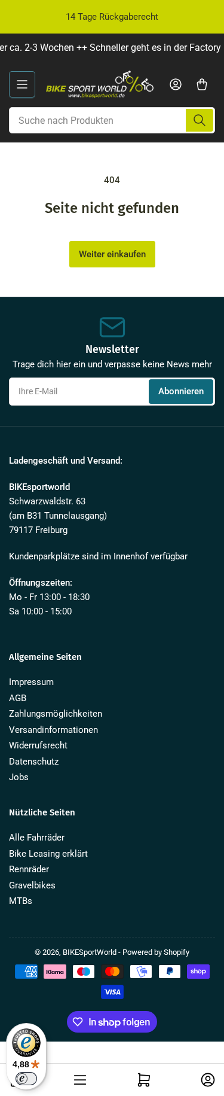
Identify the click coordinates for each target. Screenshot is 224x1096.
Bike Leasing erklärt (48, 853)
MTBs (20, 901)
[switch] (26, 1078)
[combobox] (112, 120)
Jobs (19, 777)
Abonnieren (181, 391)
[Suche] (199, 120)
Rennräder (29, 869)
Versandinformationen (53, 729)
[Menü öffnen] (22, 84)
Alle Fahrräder (37, 837)
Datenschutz (34, 761)
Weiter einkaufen (112, 254)
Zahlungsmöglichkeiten (55, 713)
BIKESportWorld (89, 952)
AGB (17, 698)
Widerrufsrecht (38, 745)
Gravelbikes (32, 885)
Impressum (31, 682)
